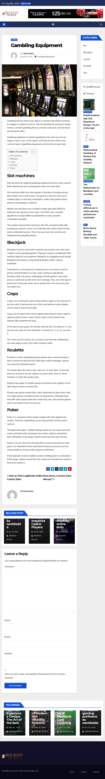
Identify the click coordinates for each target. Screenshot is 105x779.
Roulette (13, 165)
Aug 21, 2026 (39, 727)
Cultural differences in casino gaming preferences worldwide (90, 713)
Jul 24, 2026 (90, 727)
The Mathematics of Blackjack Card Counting (65, 715)
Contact (83, 772)
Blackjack (14, 159)
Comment (9, 567)
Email (7, 637)
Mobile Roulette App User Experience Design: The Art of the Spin (14, 713)
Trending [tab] (89, 94)
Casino (14, 39)
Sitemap (96, 772)
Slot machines (16, 156)
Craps (12, 162)
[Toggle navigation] (53, 24)
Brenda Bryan (16, 731)
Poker (12, 168)
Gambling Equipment (45, 57)
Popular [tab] (96, 87)
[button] (101, 24)
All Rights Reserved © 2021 (12, 771)
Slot (85, 73)
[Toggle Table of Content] (32, 152)
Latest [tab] (87, 87)
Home (72, 772)
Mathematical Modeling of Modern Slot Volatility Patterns (40, 713)
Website (8, 653)
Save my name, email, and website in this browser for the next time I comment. (35, 676)
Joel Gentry (28, 53)
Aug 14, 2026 (65, 727)
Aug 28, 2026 (14, 727)
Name (7, 620)
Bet (85, 46)
